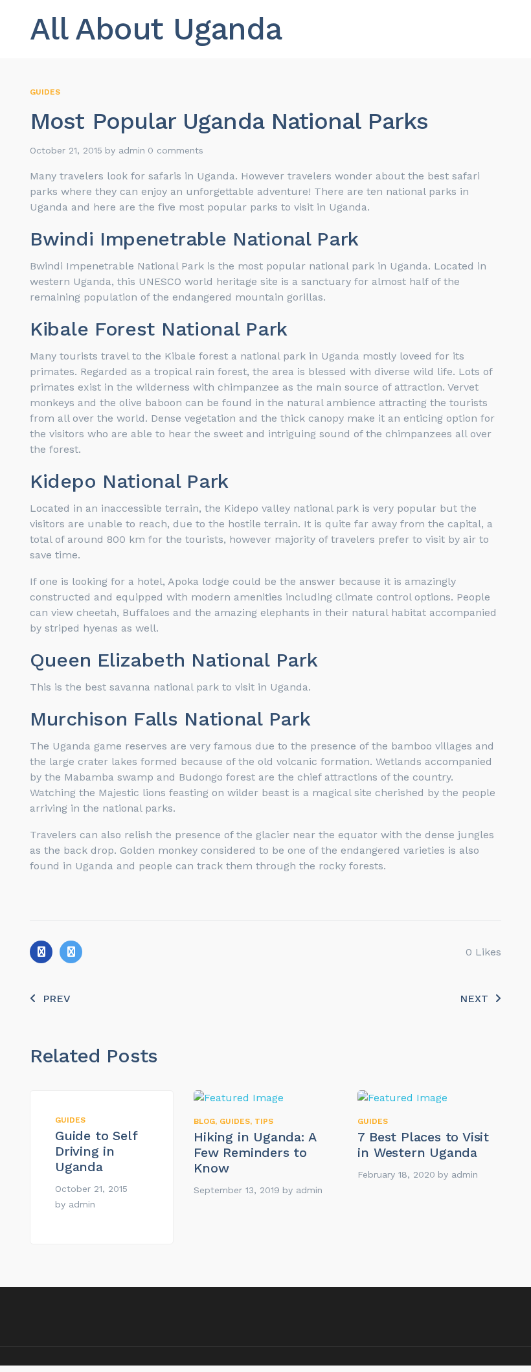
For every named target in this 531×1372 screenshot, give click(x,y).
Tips (263, 1121)
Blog (204, 1121)
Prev (57, 998)
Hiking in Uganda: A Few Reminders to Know (254, 1152)
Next (474, 998)
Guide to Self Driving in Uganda (96, 1151)
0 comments (175, 150)
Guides (45, 92)
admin (132, 150)
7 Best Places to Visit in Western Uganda (423, 1144)
